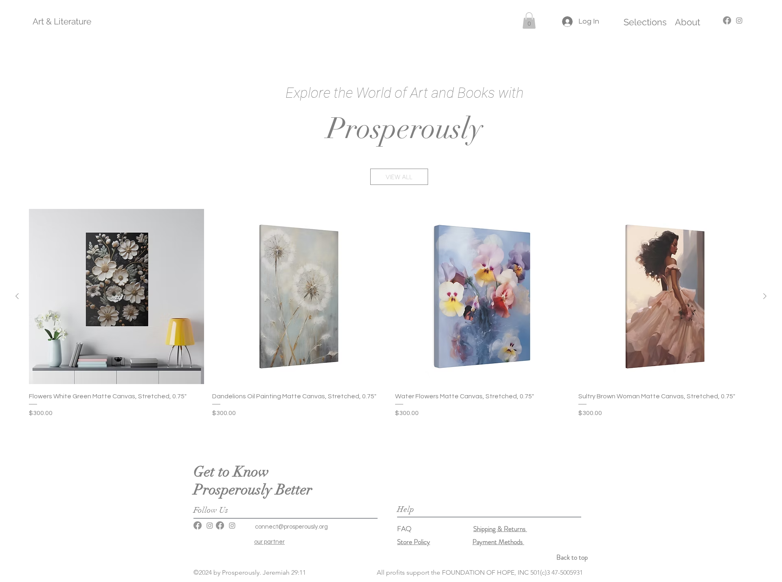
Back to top (572, 557)
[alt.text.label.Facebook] (727, 20)
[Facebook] (197, 525)
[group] (391, 319)
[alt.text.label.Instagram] (739, 20)
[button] (529, 20)
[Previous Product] (17, 296)
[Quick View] (116, 296)
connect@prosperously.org (291, 527)
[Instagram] (210, 525)
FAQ (435, 529)
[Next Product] (765, 296)
